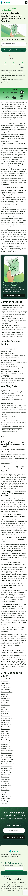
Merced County (5, 729)
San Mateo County (6, 766)
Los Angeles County (6, 718)
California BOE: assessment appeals (12, 428)
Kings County (5, 711)
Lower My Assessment (14, 295)
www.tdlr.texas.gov (13, 890)
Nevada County (5, 740)
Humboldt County (6, 703)
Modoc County (5, 731)
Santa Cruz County (6, 772)
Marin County (5, 722)
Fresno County (5, 698)
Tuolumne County (6, 796)
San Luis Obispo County (8, 764)
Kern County (4, 709)
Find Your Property (14, 825)
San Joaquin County (6, 761)
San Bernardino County (7, 755)
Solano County (5, 781)
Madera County (5, 720)
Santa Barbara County (7, 768)
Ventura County (5, 798)
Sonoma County (5, 783)
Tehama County (5, 790)
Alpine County (5, 681)
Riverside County (6, 748)
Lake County (4, 713)
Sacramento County (7, 750)
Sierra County (5, 777)
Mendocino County (6, 727)
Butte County (5, 685)
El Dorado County (6, 696)
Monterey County (6, 735)
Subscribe (14, 873)
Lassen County (5, 716)
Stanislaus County (6, 785)
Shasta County (5, 774)
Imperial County (5, 705)
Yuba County (4, 803)
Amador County (5, 683)
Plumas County (5, 746)
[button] (26, 2)
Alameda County (5, 679)
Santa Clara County (6, 770)
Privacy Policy (8, 882)
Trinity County (5, 792)
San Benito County (6, 753)
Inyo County (4, 707)
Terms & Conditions (18, 882)
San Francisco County (7, 759)
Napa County (5, 737)
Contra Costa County (7, 692)
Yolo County (4, 801)
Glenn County (5, 700)
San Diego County (6, 757)
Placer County (5, 744)
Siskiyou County (5, 779)
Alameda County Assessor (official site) (13, 426)
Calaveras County (6, 687)
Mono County (5, 733)
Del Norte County (6, 694)
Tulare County (5, 794)
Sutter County (5, 788)
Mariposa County (6, 724)
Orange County (5, 742)
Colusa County (5, 689)
